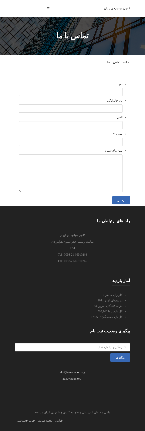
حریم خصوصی (26, 420)
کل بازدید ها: (115, 311)
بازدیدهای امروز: (112, 300)
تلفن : (119, 117)
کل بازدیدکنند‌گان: (112, 316)
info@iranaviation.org (72, 372)
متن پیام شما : (114, 150)
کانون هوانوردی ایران (117, 8)
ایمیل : (118, 133)
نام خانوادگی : (114, 100)
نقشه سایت (45, 420)
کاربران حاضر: (113, 294)
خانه (126, 62)
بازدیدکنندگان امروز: (110, 305)
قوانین (59, 420)
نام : (120, 84)
